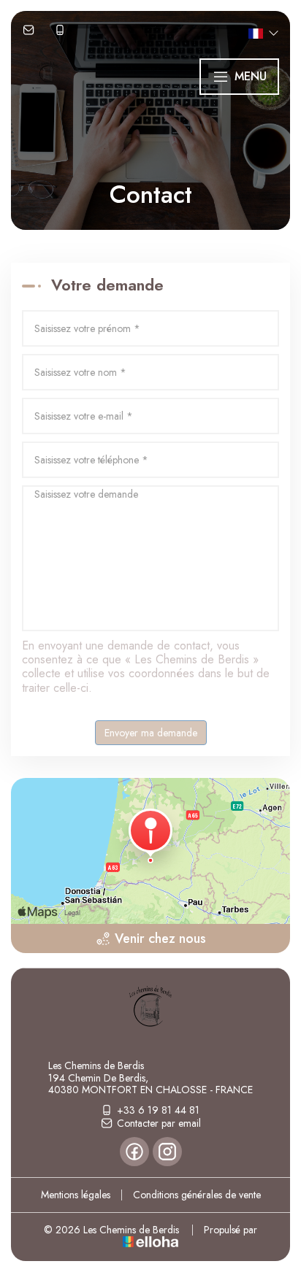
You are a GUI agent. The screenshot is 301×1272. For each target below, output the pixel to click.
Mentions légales (75, 1194)
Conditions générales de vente (197, 1194)
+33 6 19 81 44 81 (158, 1110)
